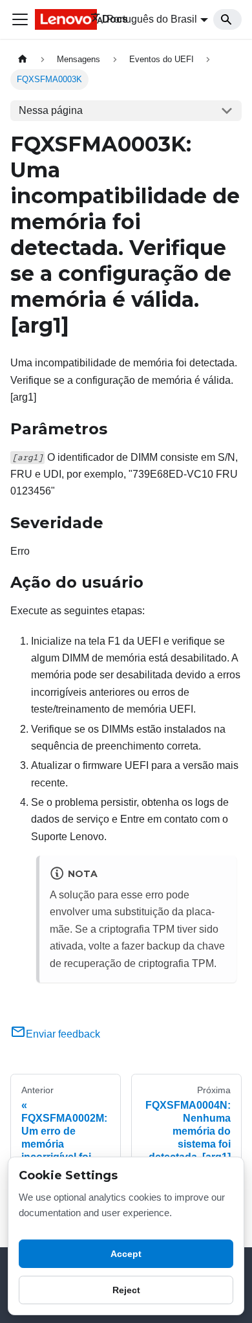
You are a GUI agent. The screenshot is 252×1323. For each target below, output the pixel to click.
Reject (126, 1290)
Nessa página (51, 110)
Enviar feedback (63, 1034)
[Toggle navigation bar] (20, 19)
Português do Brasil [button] (152, 19)
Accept (126, 1254)
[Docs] (53, 19)
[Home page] (22, 59)
